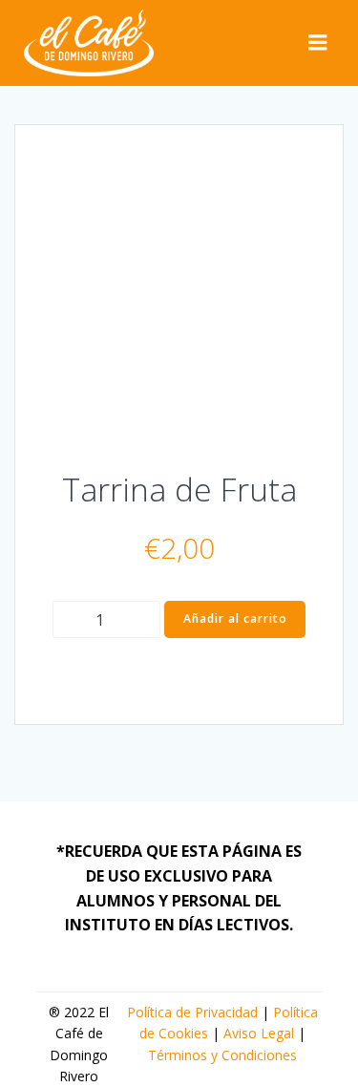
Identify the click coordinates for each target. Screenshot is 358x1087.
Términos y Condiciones (222, 1055)
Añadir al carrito (235, 618)
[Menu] (318, 43)
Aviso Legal (258, 1033)
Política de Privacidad (192, 1012)
